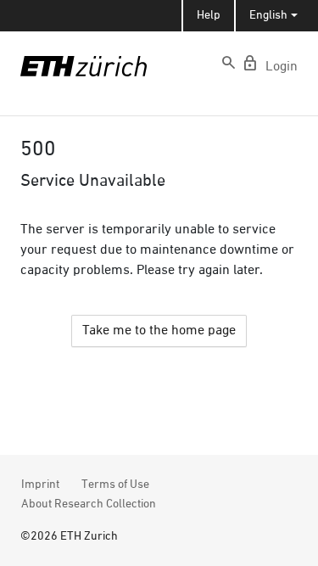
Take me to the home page (159, 331)
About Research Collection (88, 504)
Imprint (40, 484)
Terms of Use (115, 484)
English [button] (268, 15)
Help (208, 15)
